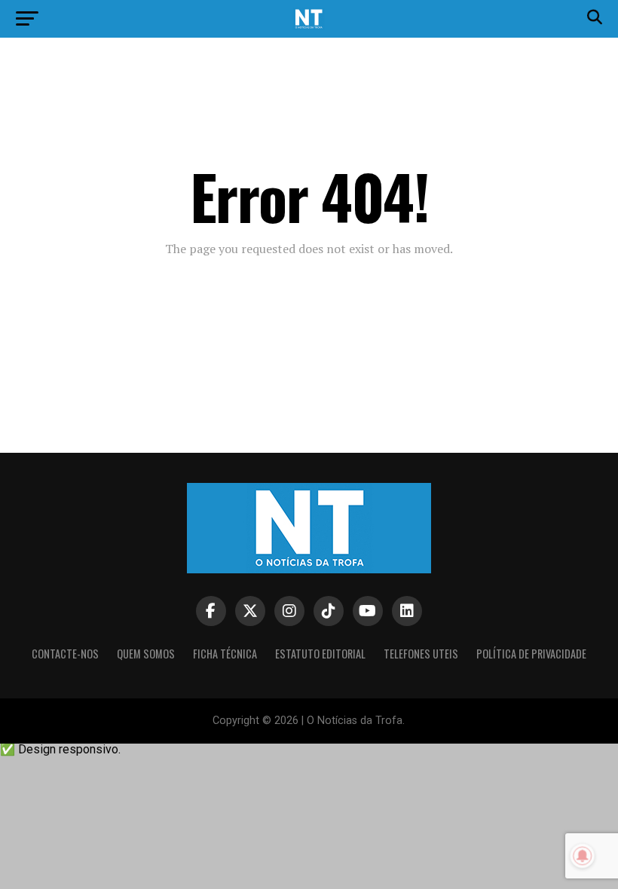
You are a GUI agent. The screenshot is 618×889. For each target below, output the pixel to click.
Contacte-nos (65, 653)
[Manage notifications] (583, 856)
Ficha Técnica (225, 653)
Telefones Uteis (421, 653)
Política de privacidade (531, 653)
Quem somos (146, 653)
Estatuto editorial (320, 653)
